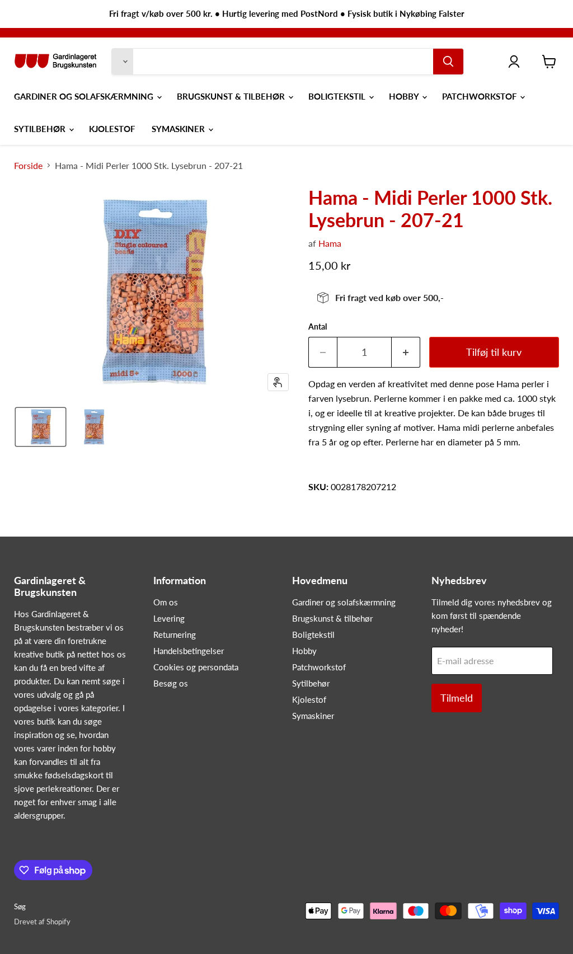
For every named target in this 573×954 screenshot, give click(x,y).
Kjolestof (112, 129)
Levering (169, 618)
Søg (20, 906)
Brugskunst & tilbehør (232, 96)
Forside (28, 166)
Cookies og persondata (195, 667)
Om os (165, 602)
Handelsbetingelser (188, 651)
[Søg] (448, 61)
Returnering (174, 634)
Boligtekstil (338, 96)
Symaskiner (179, 129)
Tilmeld (456, 698)
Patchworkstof (480, 96)
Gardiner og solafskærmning (85, 96)
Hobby (405, 96)
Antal (317, 326)
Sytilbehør (41, 129)
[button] (40, 427)
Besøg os (170, 683)
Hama (329, 243)
